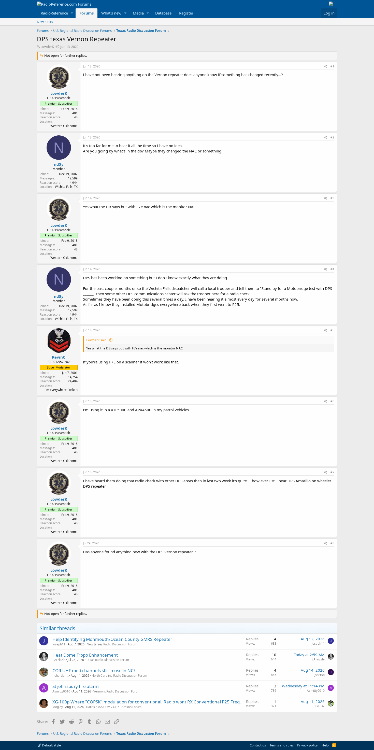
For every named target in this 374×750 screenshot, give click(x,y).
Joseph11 (58, 644)
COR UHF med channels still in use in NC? (93, 670)
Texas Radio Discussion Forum (107, 660)
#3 (332, 198)
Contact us (258, 745)
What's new (111, 13)
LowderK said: (96, 340)
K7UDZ (320, 706)
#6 (332, 401)
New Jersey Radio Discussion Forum (112, 644)
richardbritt (60, 675)
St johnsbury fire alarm (75, 686)
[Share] (325, 66)
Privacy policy (307, 745)
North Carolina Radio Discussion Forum (119, 675)
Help (325, 745)
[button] (72, 13)
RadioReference (54, 13)
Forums (86, 13)
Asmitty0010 (61, 691)
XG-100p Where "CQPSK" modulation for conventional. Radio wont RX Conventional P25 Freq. (146, 702)
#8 (332, 543)
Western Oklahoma (64, 126)
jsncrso (319, 675)
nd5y (59, 164)
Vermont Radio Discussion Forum (116, 691)
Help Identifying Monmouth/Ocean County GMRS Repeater (112, 639)
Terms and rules (282, 745)
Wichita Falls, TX (66, 187)
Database (163, 13)
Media (138, 13)
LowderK (47, 46)
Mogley (57, 707)
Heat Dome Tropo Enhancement (85, 655)
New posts (45, 21)
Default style (51, 745)
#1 (332, 66)
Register (186, 13)
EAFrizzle (58, 660)
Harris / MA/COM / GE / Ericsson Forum (113, 707)
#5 (332, 330)
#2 (332, 137)
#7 (332, 472)
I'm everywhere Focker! (61, 390)
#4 (332, 269)
